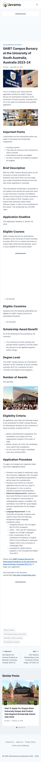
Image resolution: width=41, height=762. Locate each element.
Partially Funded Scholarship (13, 638)
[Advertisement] (20, 28)
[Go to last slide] (5, 703)
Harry (6, 67)
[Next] (35, 703)
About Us (19, 742)
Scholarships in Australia (12, 45)
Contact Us (9, 742)
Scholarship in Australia (11, 642)
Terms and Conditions (20, 746)
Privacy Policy (30, 742)
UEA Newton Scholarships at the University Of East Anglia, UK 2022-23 (31, 657)
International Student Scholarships (15, 634)
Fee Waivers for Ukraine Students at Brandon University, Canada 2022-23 (10, 657)
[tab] (16, 727)
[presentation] (20, 692)
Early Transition (9, 630)
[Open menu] (37, 4)
